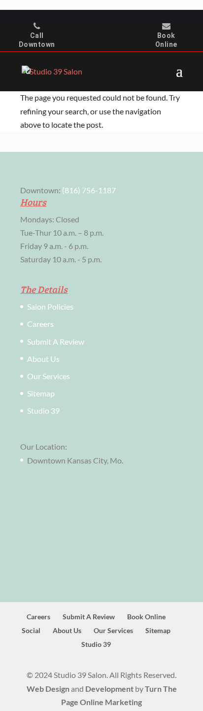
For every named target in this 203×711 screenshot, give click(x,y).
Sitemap (41, 393)
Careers (40, 323)
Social (31, 630)
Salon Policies (50, 306)
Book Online (166, 40)
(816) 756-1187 (89, 190)
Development (109, 688)
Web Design (48, 688)
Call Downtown (37, 40)
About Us (43, 358)
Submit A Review (55, 341)
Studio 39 (43, 410)
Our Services (48, 376)
